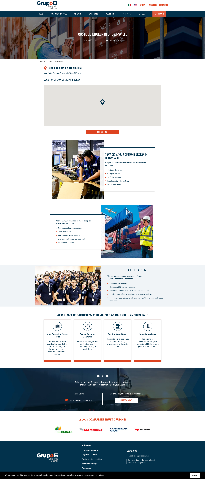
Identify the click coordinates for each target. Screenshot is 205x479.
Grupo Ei (42, 61)
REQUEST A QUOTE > (126, 400)
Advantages (93, 13)
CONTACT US (163, 5)
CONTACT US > (102, 132)
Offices (142, 13)
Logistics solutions (89, 455)
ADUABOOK (153, 5)
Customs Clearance (59, 13)
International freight (89, 463)
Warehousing (87, 468)
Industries (110, 14)
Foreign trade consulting (92, 459)
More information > (97, 475)
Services (77, 14)
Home (41, 13)
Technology (126, 13)
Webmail (143, 5)
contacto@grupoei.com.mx (138, 456)
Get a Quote (159, 13)
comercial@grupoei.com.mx (81, 400)
